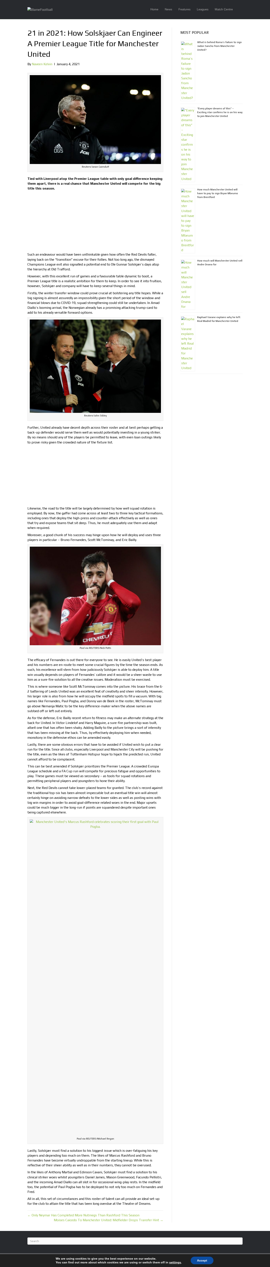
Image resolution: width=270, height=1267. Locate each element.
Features (184, 9)
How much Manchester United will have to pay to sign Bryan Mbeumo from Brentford (217, 193)
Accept (202, 1260)
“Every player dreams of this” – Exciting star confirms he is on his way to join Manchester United (220, 112)
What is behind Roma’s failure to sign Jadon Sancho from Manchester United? (219, 46)
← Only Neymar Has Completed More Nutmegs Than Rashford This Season (83, 1215)
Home (154, 9)
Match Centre (224, 9)
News (168, 9)
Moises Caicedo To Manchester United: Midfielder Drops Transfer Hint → (108, 1220)
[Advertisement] (95, 222)
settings (175, 1262)
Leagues (202, 9)
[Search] (239, 9)
